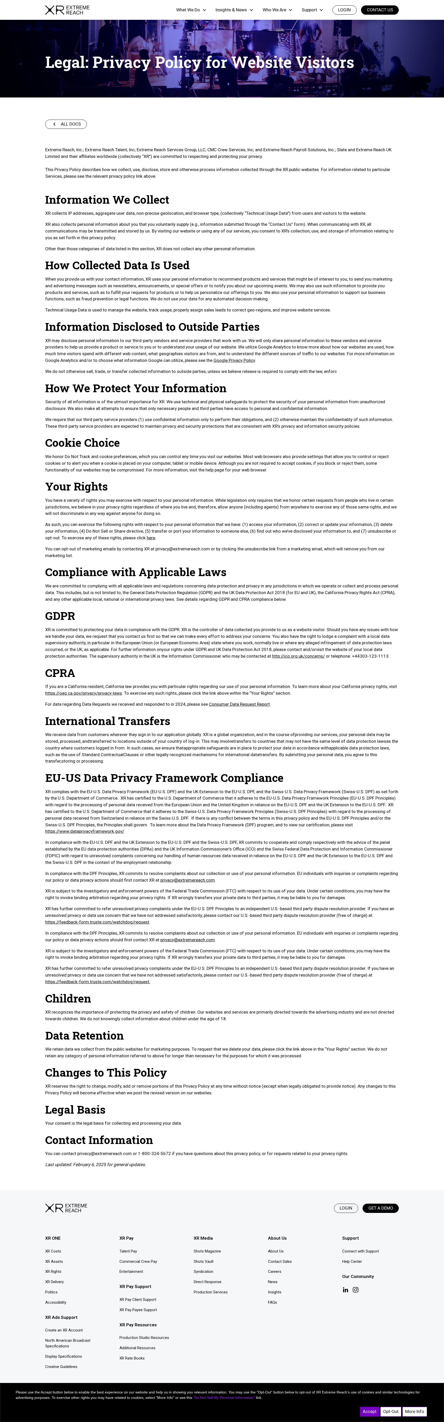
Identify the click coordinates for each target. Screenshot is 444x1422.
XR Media (203, 1238)
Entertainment (131, 1271)
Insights (274, 1292)
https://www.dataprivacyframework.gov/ (84, 831)
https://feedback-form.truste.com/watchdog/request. (97, 981)
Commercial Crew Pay (138, 1261)
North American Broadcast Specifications (67, 1343)
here (151, 537)
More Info (414, 1411)
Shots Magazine (207, 1251)
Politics (51, 1292)
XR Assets (54, 1261)
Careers (274, 1271)
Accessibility (55, 1302)
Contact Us (380, 9)
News (273, 1282)
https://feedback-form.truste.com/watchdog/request (97, 922)
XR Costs (53, 1251)
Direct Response (207, 1282)
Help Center (352, 1261)
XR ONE (53, 1238)
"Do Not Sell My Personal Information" (224, 1398)
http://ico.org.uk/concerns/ (298, 656)
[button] (191, 9)
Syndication (203, 1271)
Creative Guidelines (61, 1366)
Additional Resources (137, 1348)
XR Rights (53, 1271)
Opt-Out (391, 1411)
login (344, 9)
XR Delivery (54, 1282)
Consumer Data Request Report (239, 704)
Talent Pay (128, 1251)
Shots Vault (204, 1261)
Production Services (211, 1292)
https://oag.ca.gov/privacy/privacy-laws (83, 693)
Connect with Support (360, 1251)
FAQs (272, 1302)
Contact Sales (280, 1261)
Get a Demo (380, 1208)
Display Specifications (63, 1356)
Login (346, 1208)
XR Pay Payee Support (138, 1310)
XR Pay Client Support (137, 1299)
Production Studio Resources (144, 1337)
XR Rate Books (132, 1358)
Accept (369, 1411)
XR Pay (126, 1238)
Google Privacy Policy (234, 360)
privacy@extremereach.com (187, 880)
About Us (276, 1251)
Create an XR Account (64, 1330)
